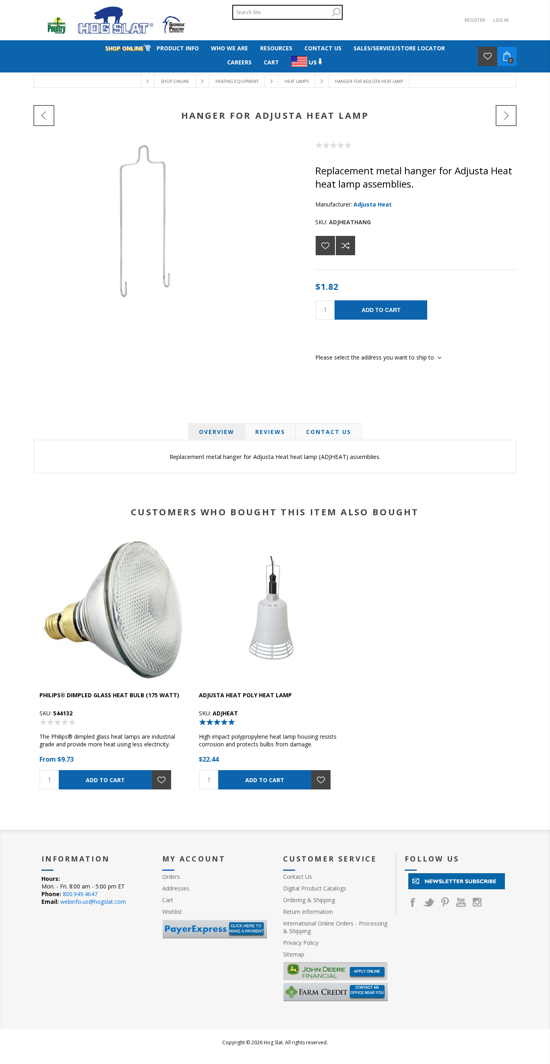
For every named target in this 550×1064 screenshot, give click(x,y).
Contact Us (328, 432)
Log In (501, 20)
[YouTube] (461, 902)
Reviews (270, 432)
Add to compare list (345, 245)
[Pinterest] (445, 902)
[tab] (216, 431)
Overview (216, 432)
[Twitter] (429, 902)
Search (336, 12)
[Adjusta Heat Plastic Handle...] (43, 115)
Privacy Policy (300, 942)
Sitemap (293, 954)
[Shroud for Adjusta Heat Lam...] (506, 115)
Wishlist (172, 911)
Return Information (308, 911)
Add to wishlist (325, 245)
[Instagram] (477, 902)
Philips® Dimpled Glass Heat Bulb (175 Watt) (109, 695)
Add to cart (381, 310)
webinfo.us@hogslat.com (93, 901)
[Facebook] (413, 902)
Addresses (175, 888)
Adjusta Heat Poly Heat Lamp (245, 695)
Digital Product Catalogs (314, 888)
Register (475, 20)
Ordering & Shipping (309, 900)
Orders (171, 876)
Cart (167, 900)
